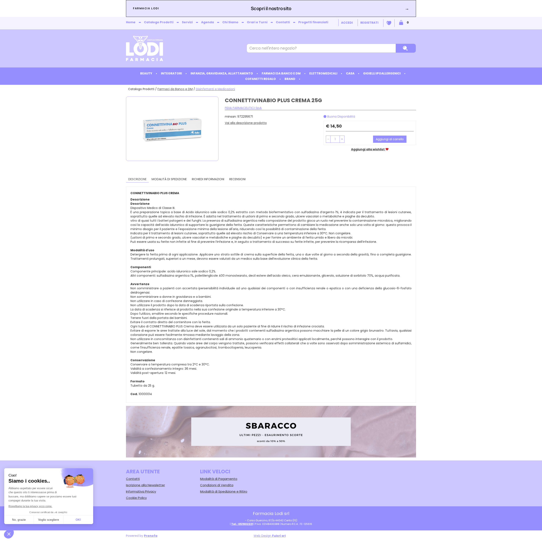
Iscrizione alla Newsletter (145, 485)
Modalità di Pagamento (218, 478)
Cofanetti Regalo (260, 79)
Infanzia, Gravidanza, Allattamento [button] (222, 73)
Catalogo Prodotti (158, 22)
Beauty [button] (146, 73)
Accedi (347, 23)
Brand (290, 79)
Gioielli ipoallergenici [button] (382, 73)
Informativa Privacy (141, 491)
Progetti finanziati (313, 22)
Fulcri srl (279, 536)
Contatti (283, 22)
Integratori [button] (171, 73)
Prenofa (150, 536)
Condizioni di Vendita (216, 485)
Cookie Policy (136, 498)
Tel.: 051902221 (242, 524)
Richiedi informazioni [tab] (208, 179)
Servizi (187, 22)
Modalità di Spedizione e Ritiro (223, 491)
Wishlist (389, 23)
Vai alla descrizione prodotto (246, 123)
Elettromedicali (323, 73)
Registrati (369, 23)
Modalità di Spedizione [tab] (169, 179)
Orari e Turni (257, 22)
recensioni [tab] (237, 179)
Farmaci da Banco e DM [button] (281, 73)
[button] (328, 139)
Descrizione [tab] (137, 179)
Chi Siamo (230, 22)
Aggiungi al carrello (390, 139)
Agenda (207, 22)
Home (131, 22)
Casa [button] (350, 73)
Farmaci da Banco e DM (175, 89)
